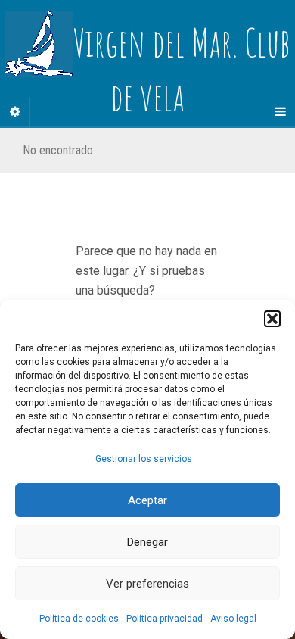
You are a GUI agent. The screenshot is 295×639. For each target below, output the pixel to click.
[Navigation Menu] (280, 112)
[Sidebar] (15, 112)
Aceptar (147, 500)
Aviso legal (233, 618)
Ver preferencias (147, 584)
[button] (272, 318)
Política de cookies (79, 618)
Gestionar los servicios (143, 459)
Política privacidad (164, 618)
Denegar (147, 542)
